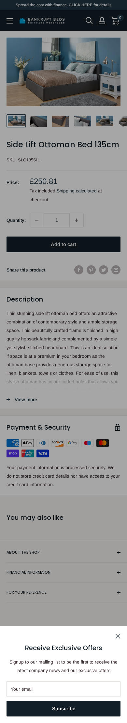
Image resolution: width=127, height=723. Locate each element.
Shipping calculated (77, 190)
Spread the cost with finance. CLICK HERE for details (63, 5)
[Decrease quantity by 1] (37, 220)
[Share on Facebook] (78, 269)
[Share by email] (115, 269)
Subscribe (63, 708)
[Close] (118, 636)
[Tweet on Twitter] (103, 269)
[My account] (102, 20)
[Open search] (89, 20)
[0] (115, 21)
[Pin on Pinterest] (91, 269)
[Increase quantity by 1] (76, 220)
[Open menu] (10, 21)
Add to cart (63, 244)
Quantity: (16, 220)
